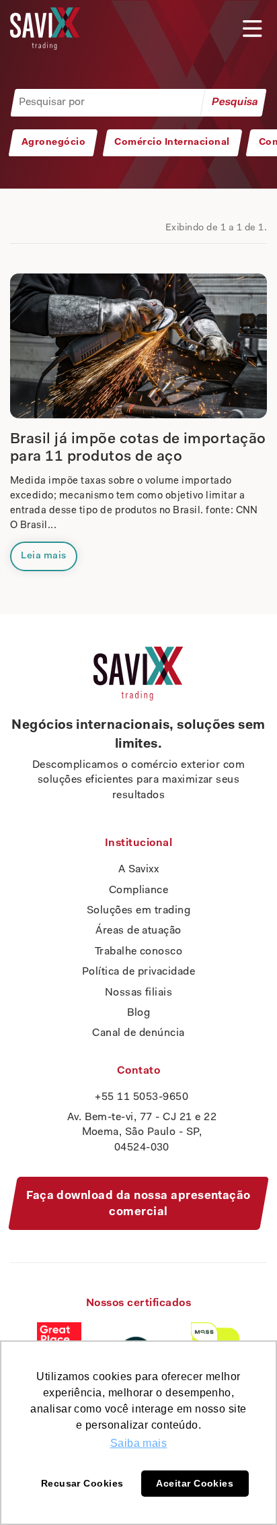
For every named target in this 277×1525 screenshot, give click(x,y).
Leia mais (43, 556)
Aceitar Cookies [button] (194, 1483)
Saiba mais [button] (138, 1443)
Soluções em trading (138, 910)
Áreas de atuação (138, 931)
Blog (139, 1013)
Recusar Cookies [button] (82, 1483)
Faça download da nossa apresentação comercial (138, 1204)
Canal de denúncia (138, 1033)
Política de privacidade (138, 972)
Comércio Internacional (172, 143)
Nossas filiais (139, 992)
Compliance (139, 890)
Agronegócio (53, 143)
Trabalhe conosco (139, 951)
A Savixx (138, 869)
